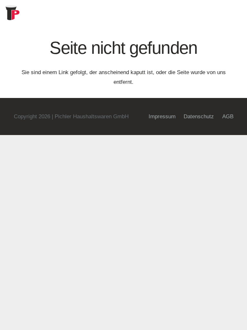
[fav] (13, 13)
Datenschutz (199, 116)
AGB (227, 116)
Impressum (162, 116)
